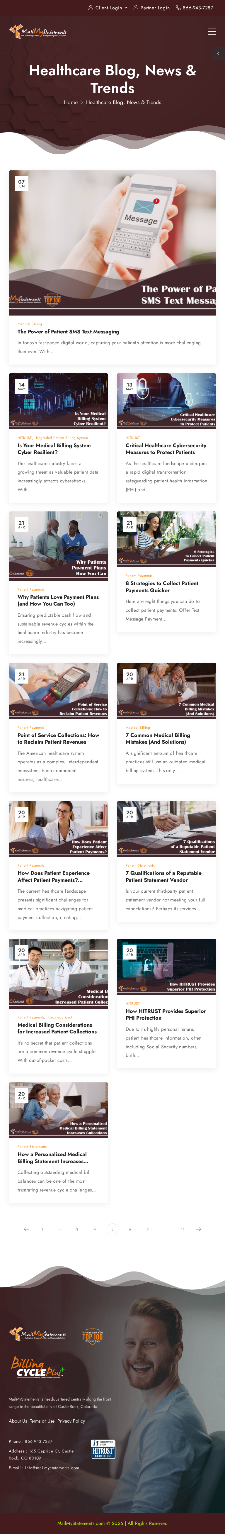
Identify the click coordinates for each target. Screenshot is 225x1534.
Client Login (109, 7)
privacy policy (191, 1516)
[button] (214, 1516)
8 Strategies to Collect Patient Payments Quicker (162, 586)
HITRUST (25, 437)
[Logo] (38, 31)
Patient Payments (31, 589)
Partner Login (155, 7)
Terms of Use (42, 1421)
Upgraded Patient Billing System (62, 437)
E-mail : (16, 1468)
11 (182, 1229)
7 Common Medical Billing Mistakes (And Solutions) (158, 738)
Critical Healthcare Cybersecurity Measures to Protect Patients (166, 449)
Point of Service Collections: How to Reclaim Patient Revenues (58, 738)
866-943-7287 (198, 7)
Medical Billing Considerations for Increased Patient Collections (57, 1028)
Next (198, 1229)
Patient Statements (140, 865)
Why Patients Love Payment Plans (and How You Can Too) (58, 600)
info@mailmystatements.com (52, 1468)
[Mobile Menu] (212, 32)
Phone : (30, 1441)
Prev (26, 1229)
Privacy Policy (71, 1421)
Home (71, 102)
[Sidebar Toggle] (218, 53)
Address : (18, 1451)
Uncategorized (60, 1017)
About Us (18, 1421)
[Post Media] (112, 243)
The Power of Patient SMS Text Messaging (68, 331)
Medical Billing (30, 324)
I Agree (69, 1516)
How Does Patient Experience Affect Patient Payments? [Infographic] (54, 880)
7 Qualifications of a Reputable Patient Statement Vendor (164, 876)
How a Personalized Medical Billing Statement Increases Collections (52, 1161)
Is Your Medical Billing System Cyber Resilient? (54, 449)
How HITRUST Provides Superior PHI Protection (166, 1014)
